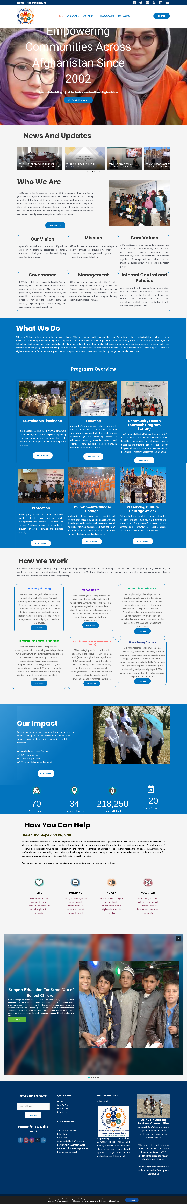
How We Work (107, 16)
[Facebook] (134, 2)
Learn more (39, 627)
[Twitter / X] (154, 2)
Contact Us (124, 16)
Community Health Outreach (70, 1141)
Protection (62, 1137)
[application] (94, 16)
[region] (93, 1006)
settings (115, 1201)
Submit (33, 1115)
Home (60, 16)
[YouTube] (167, 2)
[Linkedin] (160, 2)
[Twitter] (140, 2)
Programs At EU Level (67, 1152)
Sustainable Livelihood (67, 1130)
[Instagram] (147, 2)
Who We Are (73, 16)
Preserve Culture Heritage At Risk (72, 1148)
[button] (161, 16)
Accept (132, 1200)
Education (62, 1134)
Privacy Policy (103, 1101)
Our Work (88, 16)
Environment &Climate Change (71, 1144)
